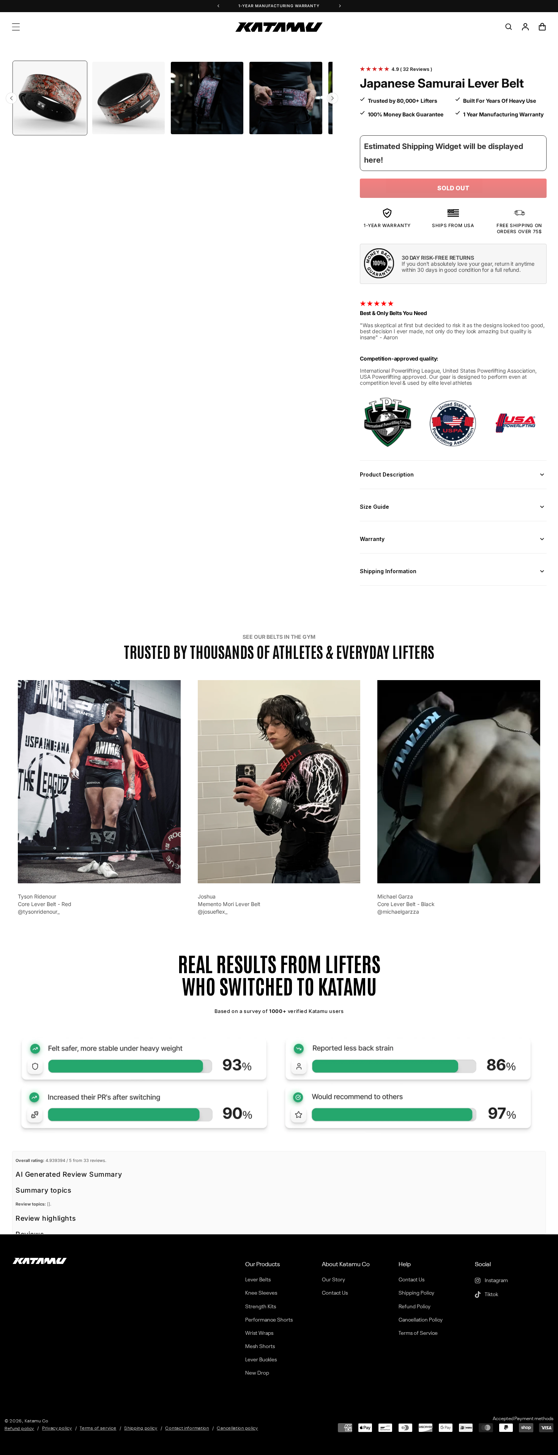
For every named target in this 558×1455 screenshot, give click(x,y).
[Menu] (16, 27)
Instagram (496, 1280)
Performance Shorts (269, 1320)
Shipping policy (141, 1428)
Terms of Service (418, 1333)
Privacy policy (57, 1428)
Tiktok (491, 1294)
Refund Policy (414, 1306)
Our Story (333, 1280)
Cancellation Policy (421, 1320)
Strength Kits (260, 1306)
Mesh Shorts (260, 1346)
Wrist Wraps (259, 1333)
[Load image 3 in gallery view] (207, 98)
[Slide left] (11, 98)
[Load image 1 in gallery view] (50, 98)
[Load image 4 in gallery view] (285, 98)
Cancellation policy (237, 1428)
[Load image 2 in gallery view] (128, 98)
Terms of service (98, 1428)
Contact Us (335, 1293)
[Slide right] (332, 98)
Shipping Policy (416, 1293)
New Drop (257, 1373)
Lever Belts (258, 1280)
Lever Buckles (261, 1359)
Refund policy (19, 1429)
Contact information (187, 1428)
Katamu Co (37, 1421)
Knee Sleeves (261, 1293)
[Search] (508, 27)
